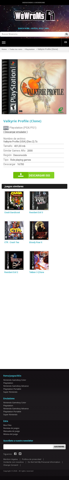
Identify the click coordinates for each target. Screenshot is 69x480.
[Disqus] (34, 320)
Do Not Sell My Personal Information (44, 462)
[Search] (66, 34)
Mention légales (10, 459)
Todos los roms (16, 49)
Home (4, 49)
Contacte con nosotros (13, 462)
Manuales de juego (11, 431)
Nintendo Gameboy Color (14, 380)
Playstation (30, 49)
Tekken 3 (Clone (36, 272)
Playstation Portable (12, 389)
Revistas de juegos (11, 428)
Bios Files (7, 425)
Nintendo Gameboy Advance (16, 386)
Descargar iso (39, 175)
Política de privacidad (31, 459)
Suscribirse (59, 447)
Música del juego (10, 434)
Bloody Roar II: (36, 242)
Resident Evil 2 (11, 272)
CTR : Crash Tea (11, 242)
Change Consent (10, 465)
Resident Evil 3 (36, 212)
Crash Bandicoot (12, 212)
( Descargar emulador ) (15, 132)
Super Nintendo (10, 392)
